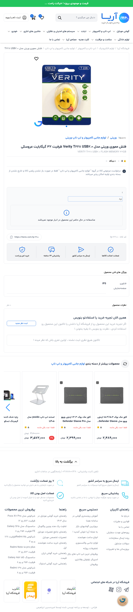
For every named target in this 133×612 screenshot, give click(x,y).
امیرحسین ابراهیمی (45, 607)
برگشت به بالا (64, 462)
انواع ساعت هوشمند (88, 537)
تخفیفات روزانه (90, 548)
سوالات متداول (122, 543)
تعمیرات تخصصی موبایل (54, 537)
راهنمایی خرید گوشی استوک (52, 563)
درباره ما (125, 516)
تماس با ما (54, 39)
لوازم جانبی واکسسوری (87, 543)
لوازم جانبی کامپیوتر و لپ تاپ (60, 48)
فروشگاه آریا (123, 48)
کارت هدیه (84, 39)
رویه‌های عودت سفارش (118, 532)
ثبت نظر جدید (21, 323)
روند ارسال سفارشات (119, 538)
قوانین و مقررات (121, 521)
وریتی (113, 138)
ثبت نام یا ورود (13, 17)
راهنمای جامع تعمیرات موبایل (52, 532)
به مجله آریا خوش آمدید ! (85, 532)
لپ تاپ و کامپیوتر (87, 48)
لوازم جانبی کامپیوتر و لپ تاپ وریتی (85, 138)
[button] (66, 126)
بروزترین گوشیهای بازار (87, 526)
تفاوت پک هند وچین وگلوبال (52, 526)
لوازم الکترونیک (106, 48)
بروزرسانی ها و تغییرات (117, 549)
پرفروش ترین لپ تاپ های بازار (82, 554)
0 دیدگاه (112, 161)
